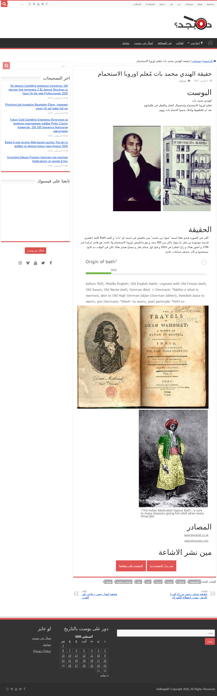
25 (91, 665)
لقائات (180, 43)
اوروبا (169, 581)
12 (84, 655)
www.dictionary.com (196, 540)
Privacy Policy (42, 651)
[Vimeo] (34, 4)
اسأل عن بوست (143, 43)
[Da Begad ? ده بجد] (192, 22)
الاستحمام (194, 581)
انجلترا (181, 581)
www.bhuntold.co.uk (196, 535)
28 (69, 665)
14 (69, 655)
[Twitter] (43, 4)
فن (171, 3)
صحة (199, 3)
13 (76, 655)
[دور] (4, 4)
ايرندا (158, 581)
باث (148, 581)
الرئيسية (210, 42)
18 (91, 660)
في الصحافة (164, 43)
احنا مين (195, 43)
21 (69, 660)
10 (98, 655)
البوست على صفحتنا (131, 565)
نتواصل (47, 644)
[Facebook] (46, 4)
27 (76, 665)
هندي (108, 581)
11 (91, 655)
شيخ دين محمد (124, 581)
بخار (139, 581)
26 (84, 665)
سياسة (210, 3)
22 (63, 660)
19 (84, 660)
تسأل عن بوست (41, 638)
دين (179, 3)
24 (98, 665)
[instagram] (29, 4)
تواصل (125, 43)
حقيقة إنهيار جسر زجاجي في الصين (99, 594)
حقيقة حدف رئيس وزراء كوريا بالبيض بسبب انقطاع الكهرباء (188, 594)
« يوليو (104, 675)
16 (104, 660)
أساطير (137, 3)
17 (98, 660)
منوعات (189, 3)
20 (76, 660)
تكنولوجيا (150, 3)
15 (63, 655)
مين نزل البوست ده (161, 565)
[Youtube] (38, 4)
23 (104, 665)
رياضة (162, 3)
